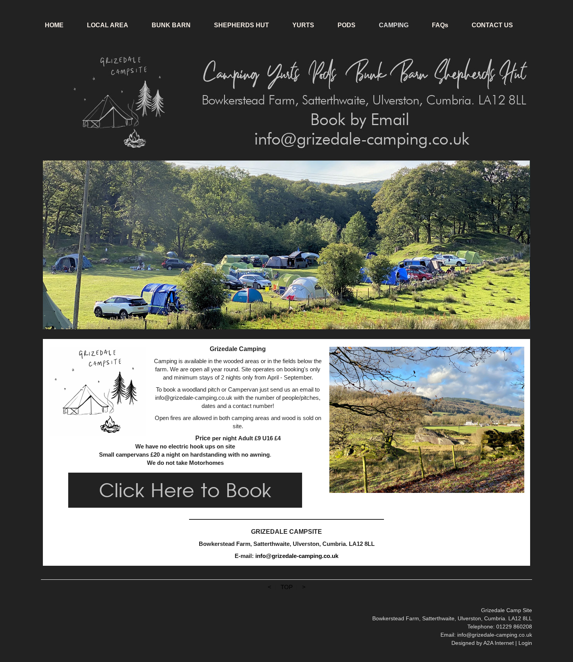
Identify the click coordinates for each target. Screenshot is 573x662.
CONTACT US (492, 25)
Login (525, 643)
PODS (346, 25)
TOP (287, 587)
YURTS (303, 25)
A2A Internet (498, 643)
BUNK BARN (171, 25)
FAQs (440, 25)
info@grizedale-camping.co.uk (296, 556)
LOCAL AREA (107, 25)
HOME (54, 25)
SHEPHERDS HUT (241, 25)
